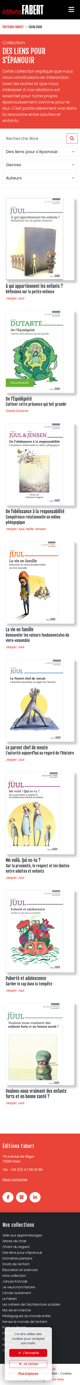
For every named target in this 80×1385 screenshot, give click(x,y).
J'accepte (30, 1352)
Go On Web (55, 1379)
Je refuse (30, 1364)
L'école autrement (16, 1293)
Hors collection (14, 1275)
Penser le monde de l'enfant (24, 1321)
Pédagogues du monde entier (26, 1316)
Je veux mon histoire (18, 1287)
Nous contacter (15, 1179)
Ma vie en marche (16, 1310)
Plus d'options (28, 1374)
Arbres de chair (14, 1241)
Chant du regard (15, 1246)
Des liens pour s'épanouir (22, 1252)
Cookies (66, 1373)
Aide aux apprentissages (22, 1235)
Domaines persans (17, 1258)
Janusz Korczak (14, 1281)
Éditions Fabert (13, 27)
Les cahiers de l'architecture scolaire (31, 1304)
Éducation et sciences (20, 1270)
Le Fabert (9, 1298)
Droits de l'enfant (16, 1264)
